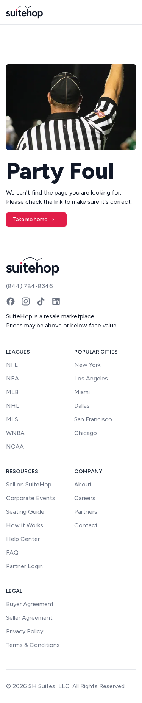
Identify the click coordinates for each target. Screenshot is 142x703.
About (83, 484)
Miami (82, 392)
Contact (86, 525)
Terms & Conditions (33, 644)
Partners (85, 511)
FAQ (12, 552)
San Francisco (93, 419)
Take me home (29, 219)
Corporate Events (30, 498)
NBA (12, 378)
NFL (12, 364)
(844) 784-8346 (29, 286)
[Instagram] (25, 301)
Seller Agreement (29, 617)
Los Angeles (91, 378)
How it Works (24, 525)
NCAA (15, 446)
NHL (12, 405)
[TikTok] (40, 301)
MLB (12, 392)
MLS (12, 419)
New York (87, 364)
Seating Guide (25, 511)
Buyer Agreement (30, 604)
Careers (84, 498)
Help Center (23, 538)
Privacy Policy (24, 631)
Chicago (85, 432)
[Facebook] (10, 301)
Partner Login (24, 566)
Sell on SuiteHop (28, 484)
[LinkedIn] (56, 301)
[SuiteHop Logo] (24, 12)
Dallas (82, 405)
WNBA (15, 432)
